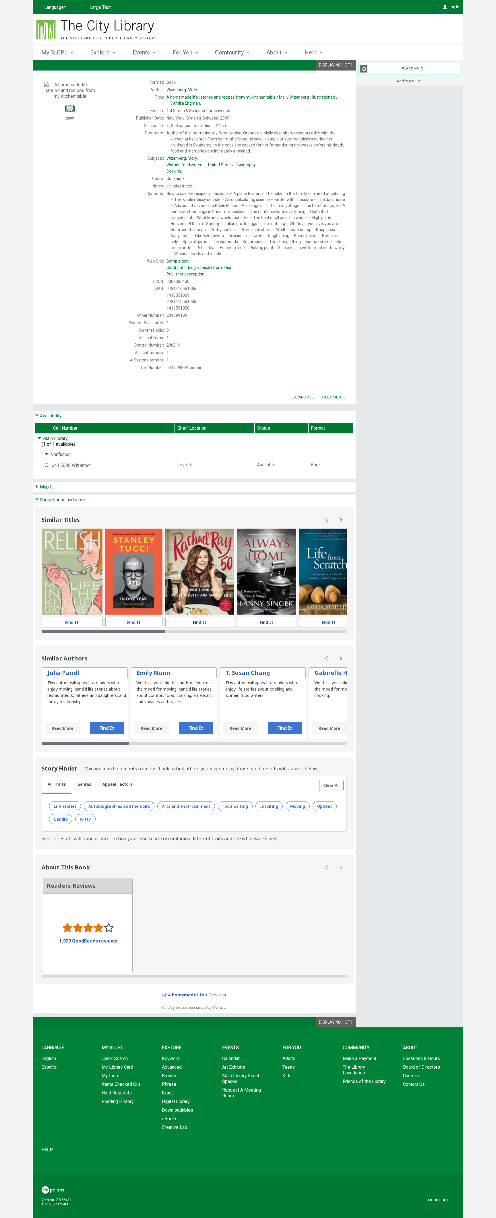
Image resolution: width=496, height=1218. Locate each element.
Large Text (100, 7)
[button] (331, 785)
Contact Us (414, 1084)
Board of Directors (421, 1067)
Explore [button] (100, 52)
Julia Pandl (63, 673)
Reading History (118, 1101)
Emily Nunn (153, 673)
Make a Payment (359, 1058)
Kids (287, 1075)
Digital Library (176, 1101)
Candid (61, 819)
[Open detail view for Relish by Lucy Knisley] (72, 572)
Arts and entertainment (186, 806)
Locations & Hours (421, 1058)
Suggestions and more (62, 500)
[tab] (56, 785)
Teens (288, 1067)
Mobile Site (438, 1200)
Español (49, 1067)
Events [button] (142, 52)
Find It (72, 622)
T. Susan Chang (248, 673)
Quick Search (115, 1058)
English (48, 1058)
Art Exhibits (233, 1067)
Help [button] (311, 52)
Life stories (65, 806)
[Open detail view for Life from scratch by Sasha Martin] (329, 572)
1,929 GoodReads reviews (88, 941)
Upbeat (324, 806)
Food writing (235, 806)
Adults (288, 1058)
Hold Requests (117, 1093)
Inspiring (269, 806)
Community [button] (230, 52)
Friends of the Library (364, 1081)
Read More (62, 728)
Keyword (171, 1058)
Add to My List (409, 81)
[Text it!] (46, 465)
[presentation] (72, 572)
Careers (411, 1075)
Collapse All (333, 397)
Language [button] (52, 1047)
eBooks (169, 1118)
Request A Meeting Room (241, 1092)
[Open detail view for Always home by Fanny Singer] (266, 572)
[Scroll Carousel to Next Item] (341, 520)
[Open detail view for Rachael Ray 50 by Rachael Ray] (200, 572)
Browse (169, 1075)
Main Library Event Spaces (240, 1078)
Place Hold (412, 69)
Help (47, 1149)
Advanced (172, 1067)
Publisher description (185, 274)
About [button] (274, 52)
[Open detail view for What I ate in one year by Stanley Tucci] (133, 572)
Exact (167, 1093)
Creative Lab (174, 1127)
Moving (297, 806)
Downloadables (177, 1110)
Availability (51, 416)
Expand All (303, 397)
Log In (454, 7)
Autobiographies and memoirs (119, 806)
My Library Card (117, 1067)
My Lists (110, 1075)
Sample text (177, 261)
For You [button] (183, 52)
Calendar (231, 1058)
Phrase (169, 1084)
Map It (46, 487)
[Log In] (445, 7)
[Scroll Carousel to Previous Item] (327, 520)
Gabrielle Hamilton (343, 673)
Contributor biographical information (199, 267)
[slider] (194, 631)
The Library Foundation (354, 1070)
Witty (85, 819)
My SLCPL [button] (55, 52)
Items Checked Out (121, 1084)
